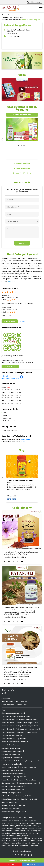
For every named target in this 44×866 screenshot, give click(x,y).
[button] (22, 89)
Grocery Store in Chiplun (21, 838)
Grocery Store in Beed (21, 831)
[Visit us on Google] (15, 855)
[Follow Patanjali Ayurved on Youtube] (28, 855)
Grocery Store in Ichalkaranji (18, 845)
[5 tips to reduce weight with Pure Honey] (22, 466)
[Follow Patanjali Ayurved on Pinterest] (22, 855)
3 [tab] (23, 66)
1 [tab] (17, 66)
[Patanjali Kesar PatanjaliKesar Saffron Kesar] (22, 530)
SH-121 (4, 693)
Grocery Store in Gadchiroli (19, 841)
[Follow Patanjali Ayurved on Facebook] (12, 855)
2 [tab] (20, 66)
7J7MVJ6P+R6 (6, 376)
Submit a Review (9, 321)
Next (40, 139)
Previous (3, 139)
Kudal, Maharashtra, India (10, 378)
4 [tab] (26, 66)
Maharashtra (25, 439)
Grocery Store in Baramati (25, 828)
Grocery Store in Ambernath (17, 823)
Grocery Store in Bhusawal (21, 833)
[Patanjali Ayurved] (10, 8)
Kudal (23, 442)
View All (22, 321)
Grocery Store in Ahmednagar (12, 821)
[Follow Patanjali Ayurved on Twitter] (18, 855)
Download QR (10, 366)
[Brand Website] (31, 855)
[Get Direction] (21, 378)
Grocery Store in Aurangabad (20, 826)
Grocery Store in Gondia (19, 843)
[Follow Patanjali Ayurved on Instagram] (25, 855)
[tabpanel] (22, 60)
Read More (11, 499)
